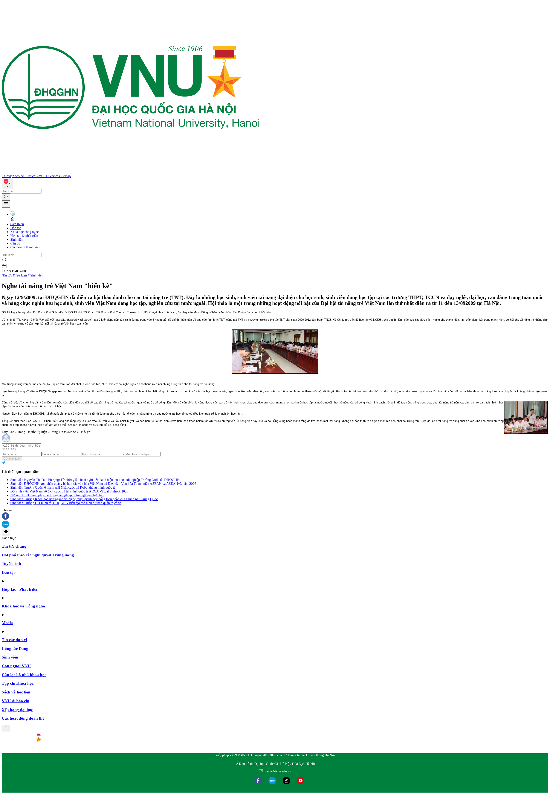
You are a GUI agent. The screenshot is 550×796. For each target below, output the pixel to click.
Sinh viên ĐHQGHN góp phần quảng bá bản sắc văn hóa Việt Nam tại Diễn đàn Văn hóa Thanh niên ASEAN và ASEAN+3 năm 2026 (103, 483)
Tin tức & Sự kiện (14, 275)
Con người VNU (16, 666)
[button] (275, 516)
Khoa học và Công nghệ (23, 606)
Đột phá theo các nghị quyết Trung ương (38, 555)
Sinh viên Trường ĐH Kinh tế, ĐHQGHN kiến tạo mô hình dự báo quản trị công (65, 503)
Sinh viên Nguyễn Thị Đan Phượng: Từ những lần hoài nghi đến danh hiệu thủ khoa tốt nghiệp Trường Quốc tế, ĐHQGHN (95, 480)
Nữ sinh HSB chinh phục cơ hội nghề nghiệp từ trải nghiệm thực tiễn (57, 495)
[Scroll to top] (6, 728)
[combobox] (7, 183)
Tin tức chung (14, 546)
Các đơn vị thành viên (25, 247)
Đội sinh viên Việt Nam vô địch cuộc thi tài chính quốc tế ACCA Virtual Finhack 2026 (69, 491)
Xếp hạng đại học (17, 709)
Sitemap (65, 176)
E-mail (39, 176)
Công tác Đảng (15, 648)
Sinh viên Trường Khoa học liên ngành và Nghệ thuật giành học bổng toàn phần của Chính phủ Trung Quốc (84, 499)
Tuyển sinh (11, 563)
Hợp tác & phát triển (24, 235)
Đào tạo (15, 228)
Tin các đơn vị (14, 639)
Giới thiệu (17, 224)
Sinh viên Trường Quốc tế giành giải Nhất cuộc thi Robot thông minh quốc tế (62, 487)
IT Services (52, 176)
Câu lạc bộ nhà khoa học (24, 674)
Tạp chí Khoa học (18, 683)
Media (7, 623)
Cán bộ (15, 243)
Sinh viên (16, 239)
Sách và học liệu (16, 692)
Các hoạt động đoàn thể (23, 718)
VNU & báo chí (15, 701)
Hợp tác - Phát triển (19, 589)
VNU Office (26, 176)
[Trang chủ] (131, 172)
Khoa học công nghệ (24, 232)
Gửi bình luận (11, 458)
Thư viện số (10, 176)
